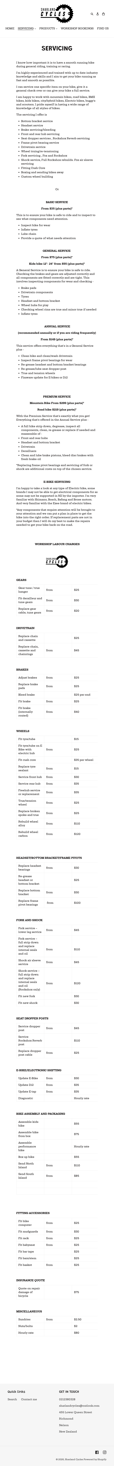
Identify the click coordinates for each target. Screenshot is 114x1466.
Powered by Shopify (95, 1459)
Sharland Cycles (74, 1459)
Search (12, 1399)
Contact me (29, 1399)
